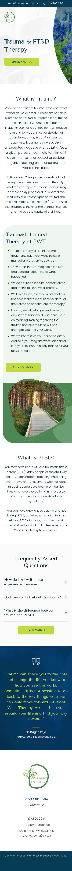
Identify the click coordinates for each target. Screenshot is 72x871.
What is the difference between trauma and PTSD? (29, 612)
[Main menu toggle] (64, 17)
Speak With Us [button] (21, 61)
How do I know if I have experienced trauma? (23, 581)
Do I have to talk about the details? (32, 597)
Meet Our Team (36, 799)
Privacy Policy (59, 855)
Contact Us (36, 804)
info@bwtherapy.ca (25, 3)
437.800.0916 (55, 3)
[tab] (36, 581)
